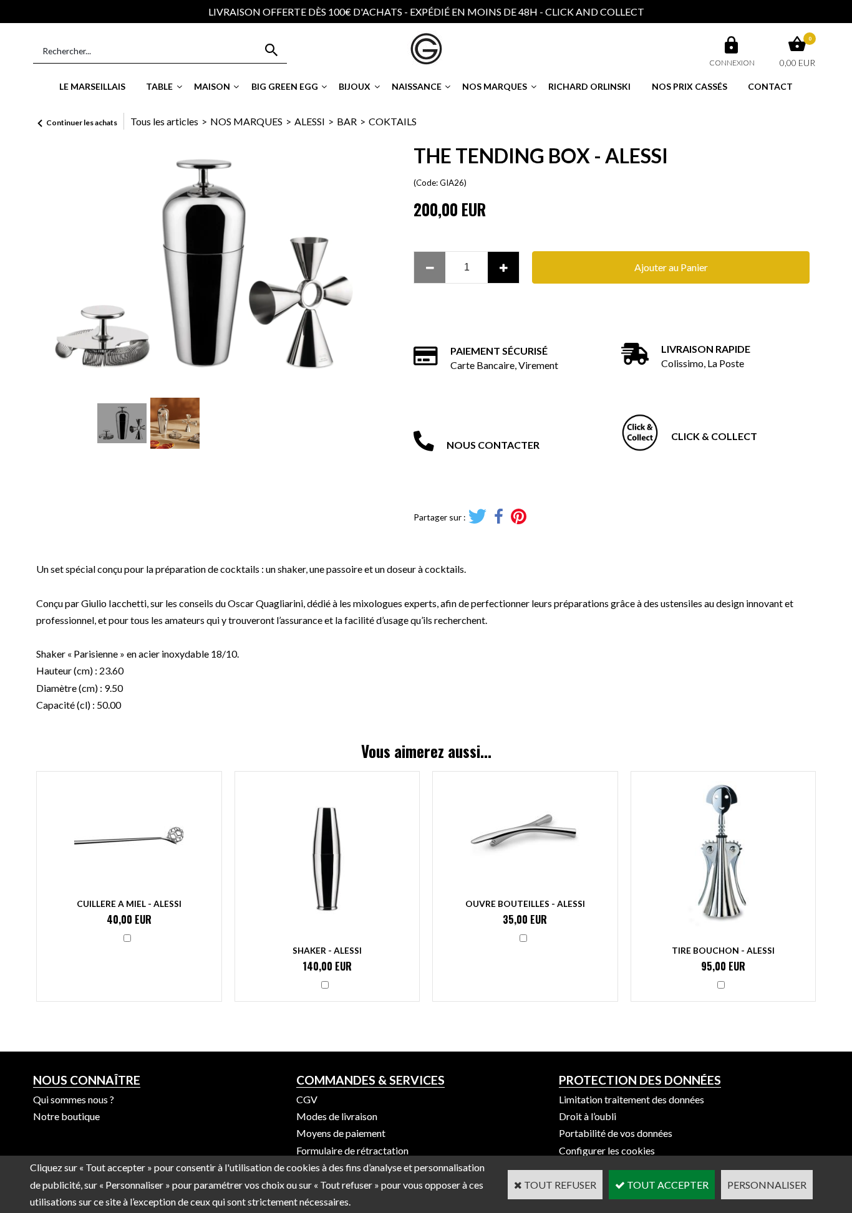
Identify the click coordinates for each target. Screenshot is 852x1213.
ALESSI (309, 121)
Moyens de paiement (340, 1133)
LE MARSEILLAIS (92, 86)
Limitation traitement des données (631, 1099)
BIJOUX (354, 86)
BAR (347, 121)
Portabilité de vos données (615, 1133)
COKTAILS (393, 121)
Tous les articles (164, 121)
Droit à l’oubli (587, 1116)
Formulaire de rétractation (352, 1150)
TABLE (159, 86)
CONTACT (770, 86)
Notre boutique (66, 1116)
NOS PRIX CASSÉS (689, 86)
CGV (306, 1099)
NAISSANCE (417, 86)
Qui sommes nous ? (73, 1099)
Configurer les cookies (607, 1150)
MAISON (212, 86)
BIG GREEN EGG (284, 86)
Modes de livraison (336, 1116)
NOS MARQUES (494, 86)
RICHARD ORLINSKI (589, 86)
